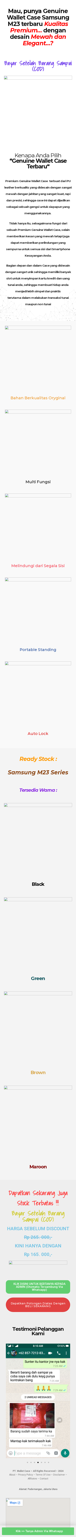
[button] (9, 1401)
